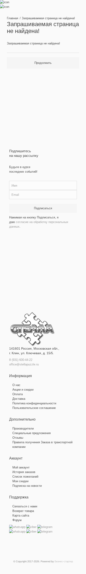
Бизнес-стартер (64, 561)
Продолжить (43, 63)
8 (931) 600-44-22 (20, 360)
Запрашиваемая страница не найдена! (48, 18)
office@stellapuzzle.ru (24, 364)
